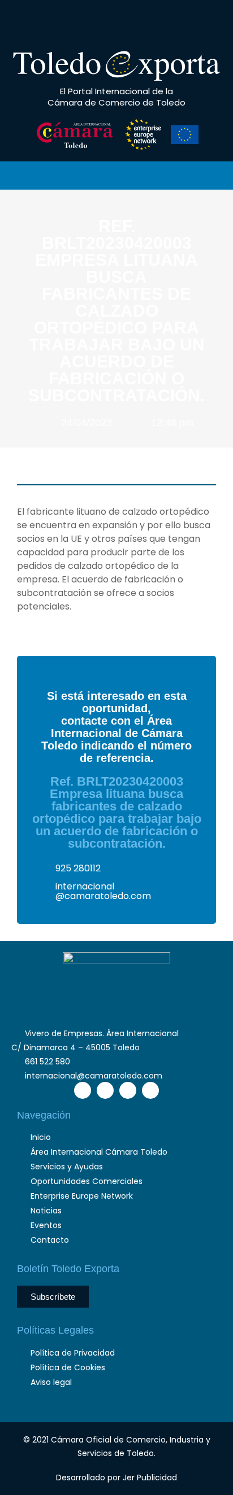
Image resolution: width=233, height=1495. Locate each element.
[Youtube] (156, 22)
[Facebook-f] (82, 1090)
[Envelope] (80, 22)
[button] (180, 22)
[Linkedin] (131, 22)
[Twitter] (105, 22)
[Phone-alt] (55, 22)
